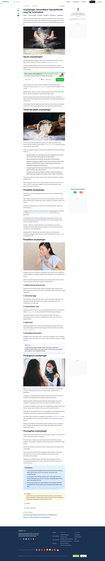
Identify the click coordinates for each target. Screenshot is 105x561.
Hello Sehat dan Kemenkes (65, 545)
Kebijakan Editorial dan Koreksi (66, 538)
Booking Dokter (56, 539)
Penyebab (40, 15)
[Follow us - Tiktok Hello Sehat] (36, 539)
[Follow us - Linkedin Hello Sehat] (28, 539)
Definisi (25, 15)
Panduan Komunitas (64, 543)
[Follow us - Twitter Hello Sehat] (31, 539)
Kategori (54, 532)
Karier (75, 538)
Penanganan (53, 15)
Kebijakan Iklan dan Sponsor (66, 541)
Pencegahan (60, 15)
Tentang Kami (77, 534)
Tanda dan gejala (32, 15)
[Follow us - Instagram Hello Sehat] (26, 539)
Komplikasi (46, 15)
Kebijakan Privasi (63, 536)
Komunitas (55, 543)
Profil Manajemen (77, 536)
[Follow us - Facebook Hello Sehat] (23, 539)
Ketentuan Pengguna (64, 534)
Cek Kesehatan (56, 536)
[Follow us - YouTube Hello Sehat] (33, 539)
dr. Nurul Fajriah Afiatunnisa (78, 14)
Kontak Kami (76, 541)
